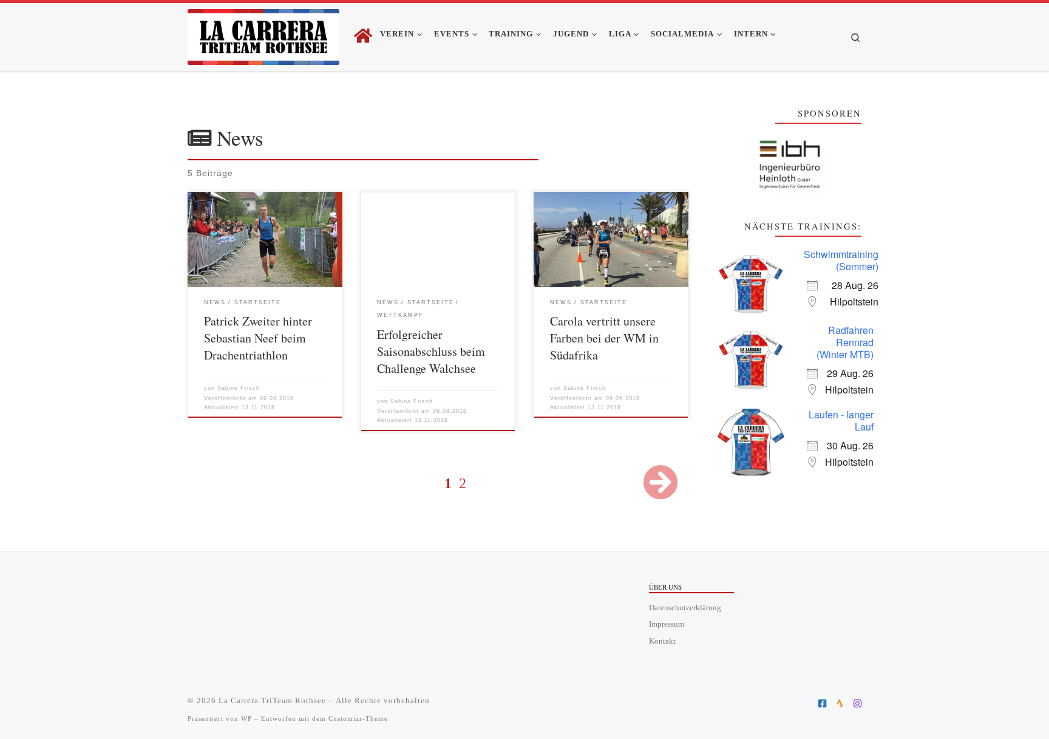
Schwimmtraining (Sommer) (841, 260)
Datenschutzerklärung (685, 608)
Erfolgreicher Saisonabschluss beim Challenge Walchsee (431, 351)
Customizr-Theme (358, 718)
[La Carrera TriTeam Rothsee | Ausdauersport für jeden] (263, 33)
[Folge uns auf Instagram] (857, 703)
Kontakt (662, 641)
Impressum (666, 624)
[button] (789, 165)
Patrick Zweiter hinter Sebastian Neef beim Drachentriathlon (258, 338)
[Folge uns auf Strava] (840, 703)
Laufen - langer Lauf (841, 420)
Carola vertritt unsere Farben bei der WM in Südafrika (604, 338)
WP (246, 718)
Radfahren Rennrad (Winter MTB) (845, 342)
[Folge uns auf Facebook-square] (822, 703)
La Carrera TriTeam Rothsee (272, 700)
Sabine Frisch (238, 388)
